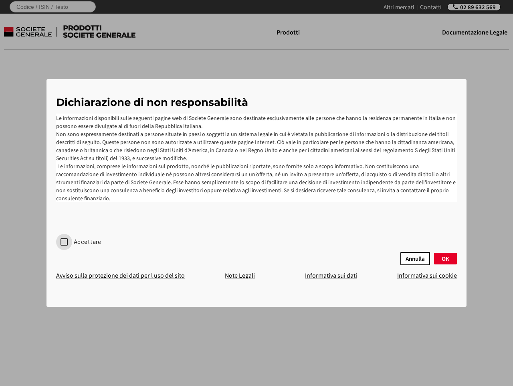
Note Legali (240, 275)
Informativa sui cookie (427, 275)
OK (445, 258)
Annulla (415, 258)
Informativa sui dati (331, 275)
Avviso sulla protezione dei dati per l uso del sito (120, 275)
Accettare (87, 242)
